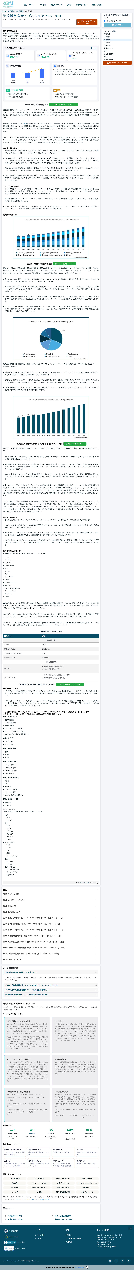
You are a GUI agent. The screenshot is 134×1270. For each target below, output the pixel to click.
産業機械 (11, 11)
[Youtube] (129, 1261)
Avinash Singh (84, 883)
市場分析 (107, 40)
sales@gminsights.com (108, 1247)
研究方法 (107, 57)
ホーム (4, 11)
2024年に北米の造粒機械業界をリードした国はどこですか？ (27, 990)
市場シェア (108, 42)
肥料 (25, 124)
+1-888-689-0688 (108, 1240)
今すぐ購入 (119, 25)
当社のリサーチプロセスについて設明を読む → (32, 1199)
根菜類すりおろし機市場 (63, 1219)
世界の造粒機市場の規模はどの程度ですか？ (21, 972)
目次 (105, 51)
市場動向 (107, 37)
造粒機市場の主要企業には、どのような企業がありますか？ (27, 994)
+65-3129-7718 (105, 1244)
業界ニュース (108, 48)
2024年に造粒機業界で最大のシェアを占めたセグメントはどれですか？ (31, 985)
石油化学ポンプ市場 (15, 1219)
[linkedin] (110, 1261)
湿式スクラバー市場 (15, 1216)
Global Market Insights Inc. (12, 1261)
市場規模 (107, 34)
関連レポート (108, 59)
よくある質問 (108, 54)
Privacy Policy (79, 1267)
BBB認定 (32, 1134)
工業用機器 (19, 11)
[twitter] (116, 1261)
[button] (97, 889)
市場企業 (107, 45)
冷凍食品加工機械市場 (63, 1216)
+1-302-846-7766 (105, 1242)
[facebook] (122, 1261)
